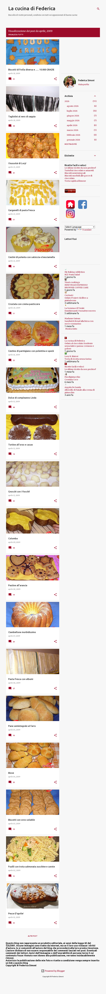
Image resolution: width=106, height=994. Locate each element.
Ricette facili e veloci (74, 366)
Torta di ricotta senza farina (78, 359)
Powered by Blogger (54, 971)
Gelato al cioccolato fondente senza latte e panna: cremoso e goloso (79, 346)
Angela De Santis (73, 387)
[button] (55, 79)
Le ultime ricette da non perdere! (80, 168)
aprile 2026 (72, 125)
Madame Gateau (72, 318)
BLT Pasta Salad (72, 274)
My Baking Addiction (75, 272)
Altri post (32, 936)
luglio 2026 (72, 111)
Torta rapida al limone (75, 181)
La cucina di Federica (31, 8)
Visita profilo (83, 84)
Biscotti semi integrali (75, 173)
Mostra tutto (71, 329)
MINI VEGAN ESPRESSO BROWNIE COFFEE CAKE (76, 286)
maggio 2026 (73, 120)
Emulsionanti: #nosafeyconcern (80, 311)
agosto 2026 (73, 106)
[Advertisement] (81, 56)
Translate (87, 230)
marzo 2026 (72, 130)
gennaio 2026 (73, 140)
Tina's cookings (72, 282)
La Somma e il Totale (74, 308)
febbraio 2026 (73, 135)
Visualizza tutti (15, 34)
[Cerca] (98, 9)
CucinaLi (69, 295)
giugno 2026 (73, 115)
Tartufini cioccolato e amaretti (79, 170)
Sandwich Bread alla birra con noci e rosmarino (79, 322)
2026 (67, 101)
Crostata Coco (71, 379)
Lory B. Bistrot (71, 356)
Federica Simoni (86, 80)
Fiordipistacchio (72, 377)
